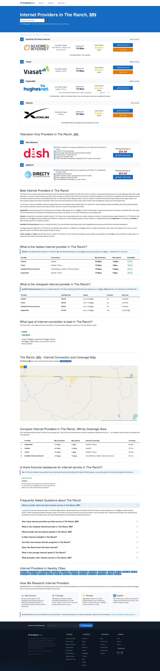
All (25, 367)
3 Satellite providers (65, 361)
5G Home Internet (63, 48)
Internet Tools (104, 641)
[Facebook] (118, 652)
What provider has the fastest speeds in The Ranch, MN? (47, 531)
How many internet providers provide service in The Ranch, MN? (50, 521)
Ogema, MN (34, 574)
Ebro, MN (118, 572)
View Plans (123, 50)
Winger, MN (58, 574)
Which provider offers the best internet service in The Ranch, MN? (51, 505)
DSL (22, 367)
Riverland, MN (92, 572)
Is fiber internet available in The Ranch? (39, 537)
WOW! (84, 662)
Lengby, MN (111, 572)
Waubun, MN (126, 572)
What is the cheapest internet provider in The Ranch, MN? (47, 526)
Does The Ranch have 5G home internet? (40, 547)
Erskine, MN (117, 574)
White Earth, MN (25, 574)
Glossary (102, 644)
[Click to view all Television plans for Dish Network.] (37, 153)
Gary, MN (110, 574)
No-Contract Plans (71, 659)
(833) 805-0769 (124, 67)
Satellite (58, 71)
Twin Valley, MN (102, 574)
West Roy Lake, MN (34, 572)
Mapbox (135, 420)
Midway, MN (24, 572)
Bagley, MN (50, 574)
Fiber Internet (69, 641)
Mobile (65, 47)
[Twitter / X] (121, 652)
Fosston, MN (42, 574)
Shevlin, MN (75, 574)
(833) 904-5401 (124, 45)
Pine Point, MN (92, 574)
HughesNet (25, 273)
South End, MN (83, 572)
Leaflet (102, 420)
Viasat (23, 265)
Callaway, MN (83, 574)
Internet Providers (70, 638)
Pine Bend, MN (74, 572)
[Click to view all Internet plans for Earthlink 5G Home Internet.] (36, 47)
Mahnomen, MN (102, 572)
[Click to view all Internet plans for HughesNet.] (36, 88)
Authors (119, 641)
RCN (83, 659)
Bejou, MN (134, 572)
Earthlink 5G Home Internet (30, 269)
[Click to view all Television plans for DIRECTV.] (37, 174)
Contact (119, 644)
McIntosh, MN (66, 574)
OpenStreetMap (113, 420)
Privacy (30, 654)
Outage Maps (104, 650)
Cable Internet (69, 647)
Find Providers (87, 625)
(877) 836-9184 (124, 111)
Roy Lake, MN (64, 572)
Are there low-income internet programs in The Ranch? (46, 542)
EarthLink (84, 638)
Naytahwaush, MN (45, 572)
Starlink (23, 261)
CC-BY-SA (125, 420)
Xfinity (84, 641)
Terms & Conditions (37, 654)
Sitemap (102, 653)
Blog (101, 638)
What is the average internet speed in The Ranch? (44, 552)
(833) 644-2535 (124, 88)
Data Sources (104, 647)
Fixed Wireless (56, 47)
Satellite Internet (70, 656)
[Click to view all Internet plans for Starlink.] (36, 113)
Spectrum (84, 647)
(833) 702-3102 (124, 177)
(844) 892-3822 (124, 155)
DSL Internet (69, 650)
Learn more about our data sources (122, 614)
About (118, 638)
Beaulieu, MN (55, 572)
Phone (64, 71)
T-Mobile (84, 656)
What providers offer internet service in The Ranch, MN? (47, 557)
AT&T (83, 644)
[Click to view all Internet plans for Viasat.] (36, 70)
